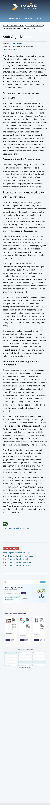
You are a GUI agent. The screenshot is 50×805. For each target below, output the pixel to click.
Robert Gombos (17, 43)
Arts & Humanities (34, 26)
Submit (28, 18)
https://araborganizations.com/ (16, 528)
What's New (14, 18)
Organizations (9, 28)
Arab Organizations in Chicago (16, 553)
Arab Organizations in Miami (15, 559)
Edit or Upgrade (10, 50)
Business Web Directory (13, 26)
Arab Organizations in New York (17, 562)
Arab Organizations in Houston (16, 565)
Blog (39, 18)
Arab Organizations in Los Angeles (18, 556)
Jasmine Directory (25, 6)
